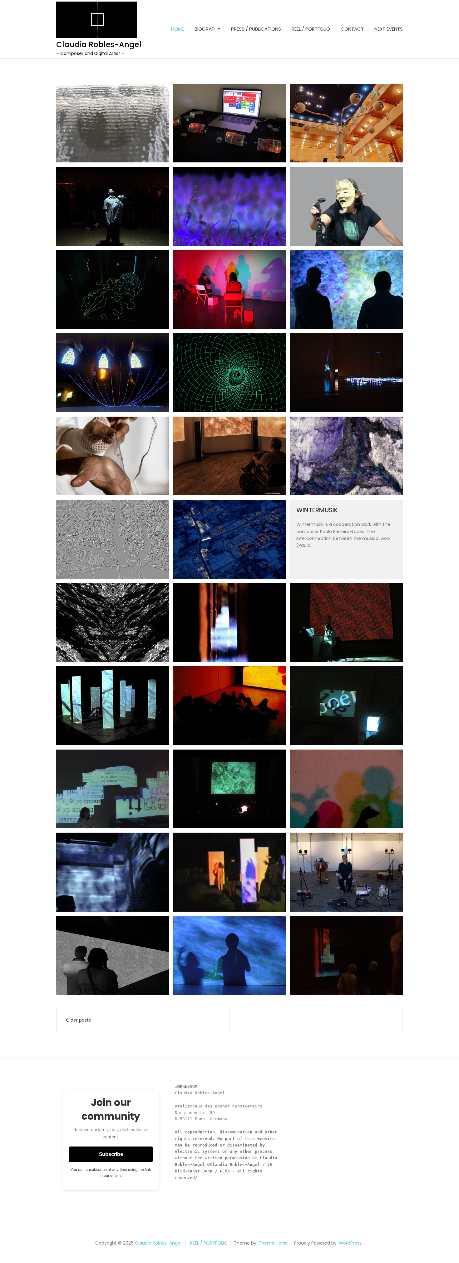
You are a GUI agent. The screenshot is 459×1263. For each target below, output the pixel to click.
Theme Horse (273, 1243)
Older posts (78, 1020)
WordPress (350, 1243)
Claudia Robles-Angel (98, 44)
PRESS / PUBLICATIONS (256, 29)
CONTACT (352, 29)
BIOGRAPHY (207, 29)
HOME (177, 29)
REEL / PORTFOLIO (311, 29)
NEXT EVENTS (388, 29)
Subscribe (111, 1154)
